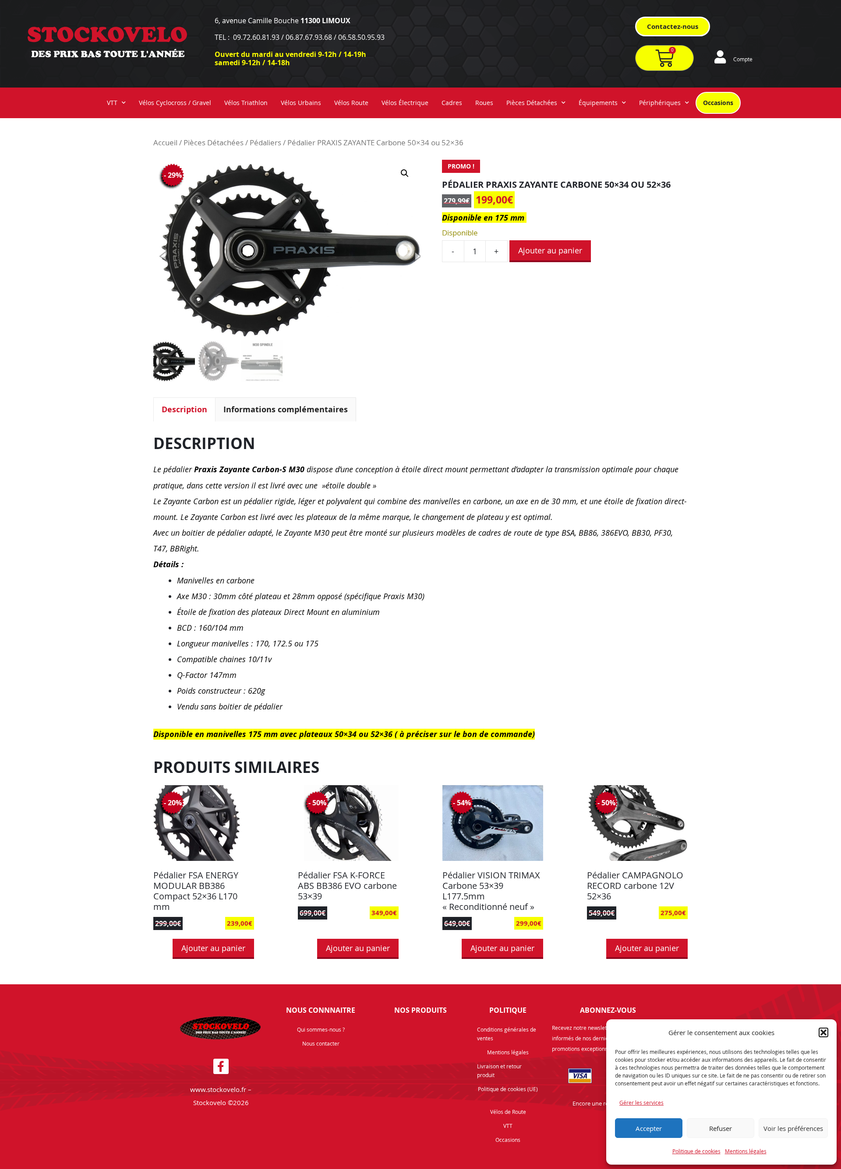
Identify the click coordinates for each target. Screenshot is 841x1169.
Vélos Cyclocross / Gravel (175, 102)
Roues (484, 102)
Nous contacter (320, 1043)
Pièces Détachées (531, 102)
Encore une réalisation (601, 1103)
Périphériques (660, 102)
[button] (823, 1032)
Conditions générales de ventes (506, 1034)
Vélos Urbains (301, 102)
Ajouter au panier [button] (213, 948)
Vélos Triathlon (246, 102)
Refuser (720, 1128)
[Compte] (720, 56)
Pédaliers (265, 142)
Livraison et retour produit (499, 1070)
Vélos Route (351, 102)
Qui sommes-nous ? (321, 1029)
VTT (112, 102)
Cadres (452, 102)
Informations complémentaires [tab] (285, 409)
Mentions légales (746, 1151)
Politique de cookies (696, 1151)
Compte (743, 59)
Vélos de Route (508, 1111)
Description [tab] (184, 409)
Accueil (165, 142)
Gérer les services (641, 1102)
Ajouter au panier (550, 250)
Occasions (718, 102)
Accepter (649, 1128)
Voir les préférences (793, 1128)
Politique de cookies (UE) (508, 1088)
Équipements (598, 102)
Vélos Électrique (405, 102)
